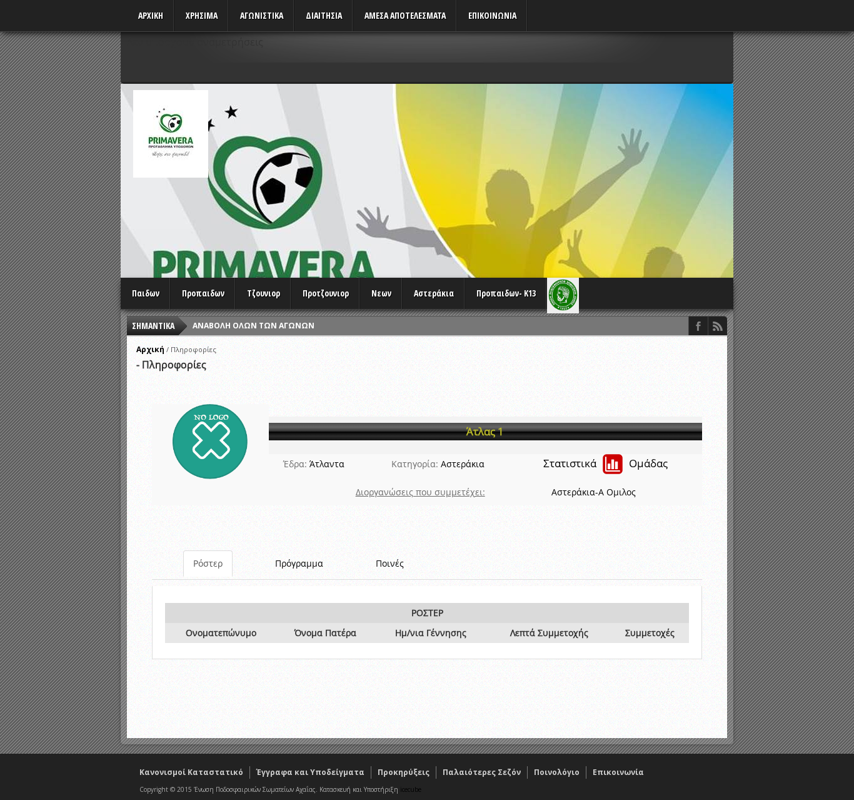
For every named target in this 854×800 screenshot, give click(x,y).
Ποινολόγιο (557, 772)
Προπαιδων (203, 293)
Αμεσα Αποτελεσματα (405, 15)
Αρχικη (150, 15)
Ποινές (390, 563)
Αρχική (150, 349)
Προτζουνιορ (326, 293)
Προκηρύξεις (404, 772)
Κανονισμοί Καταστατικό (191, 772)
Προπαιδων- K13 (506, 293)
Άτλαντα (326, 464)
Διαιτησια (324, 15)
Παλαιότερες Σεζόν (482, 772)
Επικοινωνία (618, 772)
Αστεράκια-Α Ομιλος (593, 492)
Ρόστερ (208, 563)
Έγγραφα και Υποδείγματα (310, 772)
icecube (410, 789)
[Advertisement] (505, 177)
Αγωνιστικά (261, 15)
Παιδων (145, 293)
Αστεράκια (434, 293)
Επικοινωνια (492, 15)
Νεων (381, 293)
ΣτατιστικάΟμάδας (605, 463)
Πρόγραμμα (299, 563)
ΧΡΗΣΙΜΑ (202, 15)
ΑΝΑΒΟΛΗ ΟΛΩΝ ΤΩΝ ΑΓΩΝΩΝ (253, 325)
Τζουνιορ (263, 293)
